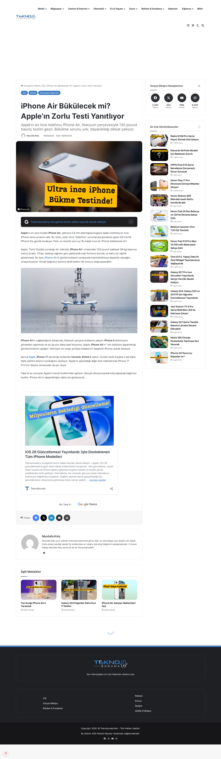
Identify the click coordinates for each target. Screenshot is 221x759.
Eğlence (186, 8)
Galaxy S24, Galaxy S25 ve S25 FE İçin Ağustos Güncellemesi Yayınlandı (185, 294)
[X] (43, 518)
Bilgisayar (56, 8)
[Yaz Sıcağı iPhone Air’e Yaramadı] (38, 590)
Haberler (173, 8)
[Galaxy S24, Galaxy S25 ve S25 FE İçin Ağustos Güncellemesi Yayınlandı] (159, 295)
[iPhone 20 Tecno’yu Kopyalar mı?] (159, 357)
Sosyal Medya (50, 703)
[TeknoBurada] (26, 17)
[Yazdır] (67, 518)
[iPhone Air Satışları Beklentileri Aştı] (119, 590)
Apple (31, 356)
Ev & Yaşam (116, 8)
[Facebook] (36, 518)
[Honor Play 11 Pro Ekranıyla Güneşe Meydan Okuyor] (159, 185)
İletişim (138, 706)
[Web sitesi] (44, 553)
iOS (43, 85)
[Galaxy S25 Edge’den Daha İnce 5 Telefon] (79, 590)
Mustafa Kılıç (33, 135)
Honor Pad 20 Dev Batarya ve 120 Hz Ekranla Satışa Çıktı (185, 214)
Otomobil (99, 8)
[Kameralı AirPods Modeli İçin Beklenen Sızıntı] (159, 155)
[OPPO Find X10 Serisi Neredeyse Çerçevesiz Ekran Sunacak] (159, 169)
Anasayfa (28, 85)
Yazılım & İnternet (77, 8)
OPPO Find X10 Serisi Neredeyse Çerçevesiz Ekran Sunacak (183, 168)
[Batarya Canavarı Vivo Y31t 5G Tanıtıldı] (159, 231)
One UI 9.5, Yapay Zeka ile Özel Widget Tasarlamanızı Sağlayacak (185, 260)
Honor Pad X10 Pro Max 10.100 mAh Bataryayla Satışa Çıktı (183, 244)
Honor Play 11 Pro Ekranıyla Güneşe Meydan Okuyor (185, 183)
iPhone (49, 257)
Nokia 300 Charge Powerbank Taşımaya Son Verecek (185, 341)
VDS (94, 733)
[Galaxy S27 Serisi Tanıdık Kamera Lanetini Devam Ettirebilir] (159, 326)
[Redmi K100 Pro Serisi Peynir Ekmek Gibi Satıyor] (159, 140)
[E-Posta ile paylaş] (59, 518)
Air (55, 257)
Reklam (139, 696)
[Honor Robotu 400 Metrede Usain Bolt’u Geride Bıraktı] (159, 200)
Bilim (200, 8)
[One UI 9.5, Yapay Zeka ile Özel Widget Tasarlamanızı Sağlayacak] (159, 261)
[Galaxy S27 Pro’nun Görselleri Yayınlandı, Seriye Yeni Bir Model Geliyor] (159, 277)
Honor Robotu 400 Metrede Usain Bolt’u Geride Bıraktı (182, 199)
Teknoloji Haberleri (49, 93)
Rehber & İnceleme (151, 8)
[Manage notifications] (5, 753)
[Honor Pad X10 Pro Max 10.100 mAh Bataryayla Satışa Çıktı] (159, 246)
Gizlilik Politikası (143, 711)
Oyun (132, 8)
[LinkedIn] (51, 518)
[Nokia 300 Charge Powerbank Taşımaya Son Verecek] (159, 342)
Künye (138, 701)
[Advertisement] (110, 50)
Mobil (41, 8)
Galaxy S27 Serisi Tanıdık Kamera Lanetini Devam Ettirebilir (184, 325)
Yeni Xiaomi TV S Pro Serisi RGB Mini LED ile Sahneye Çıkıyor (183, 310)
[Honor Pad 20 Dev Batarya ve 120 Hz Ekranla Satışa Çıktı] (159, 216)
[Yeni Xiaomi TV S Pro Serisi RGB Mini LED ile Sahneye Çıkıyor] (159, 311)
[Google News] (87, 504)
